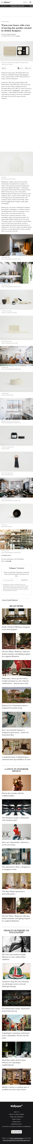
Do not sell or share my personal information (16, 1126)
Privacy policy (16, 1119)
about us (16, 1112)
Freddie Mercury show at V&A (17, 6)
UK (10, 188)
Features (18, 36)
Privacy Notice (21, 586)
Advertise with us (16, 1124)
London (8, 201)
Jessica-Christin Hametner (9, 34)
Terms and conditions (16, 1117)
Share (5, 68)
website (7, 561)
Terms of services (20, 584)
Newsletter (29, 68)
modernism (16, 90)
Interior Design (5, 21)
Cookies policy (16, 1121)
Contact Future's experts (16, 1114)
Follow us (21, 68)
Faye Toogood (23, 75)
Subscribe (25, 2)
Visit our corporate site (18, 1138)
